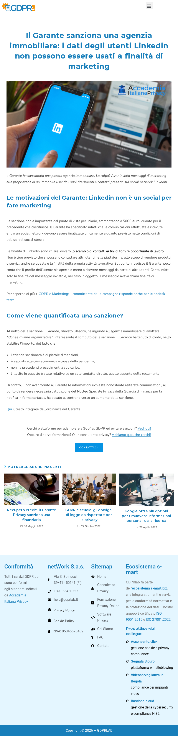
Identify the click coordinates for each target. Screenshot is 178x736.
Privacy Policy (64, 610)
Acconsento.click (144, 642)
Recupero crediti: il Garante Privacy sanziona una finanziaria (31, 515)
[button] (149, 5)
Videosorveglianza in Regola (147, 678)
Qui (9, 409)
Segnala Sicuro (143, 661)
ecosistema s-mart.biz (149, 588)
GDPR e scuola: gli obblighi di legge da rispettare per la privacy (88, 515)
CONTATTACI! (89, 447)
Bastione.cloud (142, 701)
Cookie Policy (63, 621)
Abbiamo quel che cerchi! (131, 434)
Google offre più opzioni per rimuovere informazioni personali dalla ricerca (146, 516)
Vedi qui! (144, 428)
